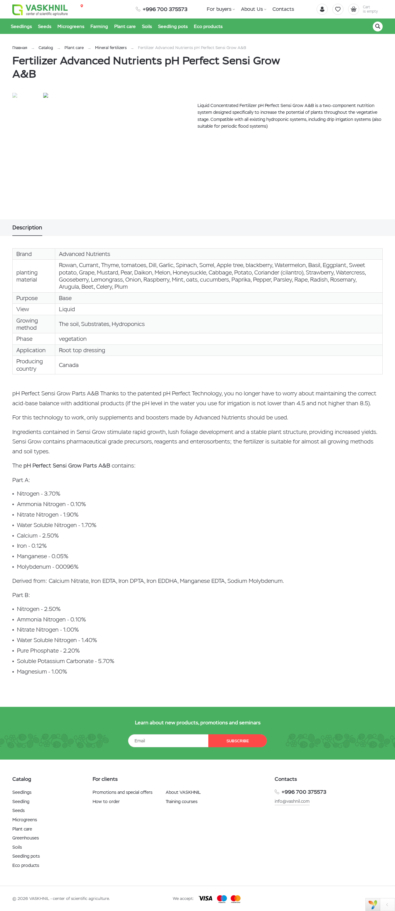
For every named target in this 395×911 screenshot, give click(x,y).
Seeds (18, 810)
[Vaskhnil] (40, 9)
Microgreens (24, 819)
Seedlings (21, 792)
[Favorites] (337, 9)
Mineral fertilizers (111, 47)
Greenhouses (25, 838)
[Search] (378, 26)
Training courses (182, 801)
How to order (106, 801)
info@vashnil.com (292, 801)
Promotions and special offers (122, 792)
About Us (252, 9)
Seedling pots (26, 856)
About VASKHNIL (183, 792)
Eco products (25, 865)
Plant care (74, 47)
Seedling (20, 801)
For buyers (219, 9)
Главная (19, 47)
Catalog (46, 47)
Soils (17, 847)
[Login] (322, 9)
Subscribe (238, 741)
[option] (106, 156)
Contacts (283, 9)
